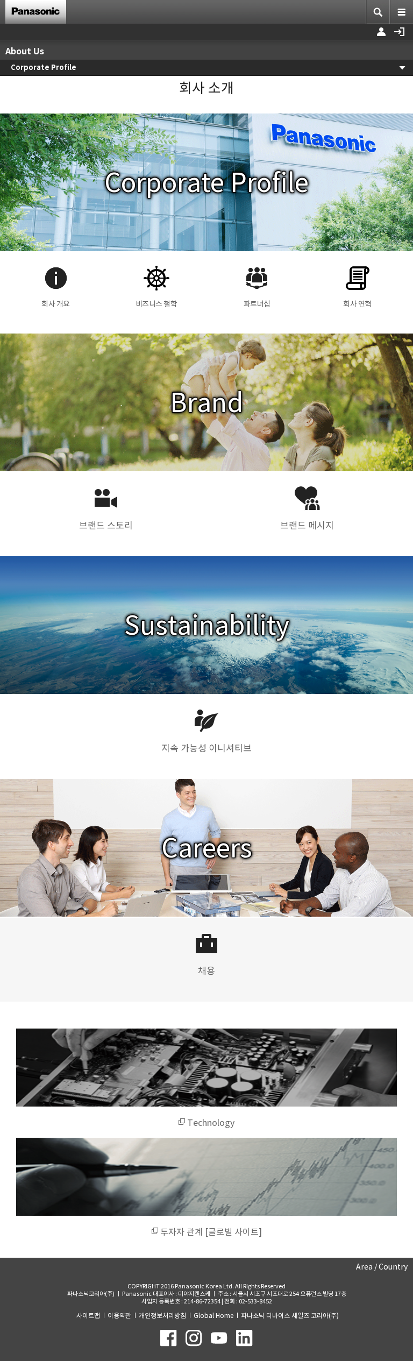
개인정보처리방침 (162, 1316)
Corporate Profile (43, 67)
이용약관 (119, 1316)
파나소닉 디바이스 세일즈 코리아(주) (290, 1316)
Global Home (213, 1316)
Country (393, 1267)
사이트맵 (88, 1316)
